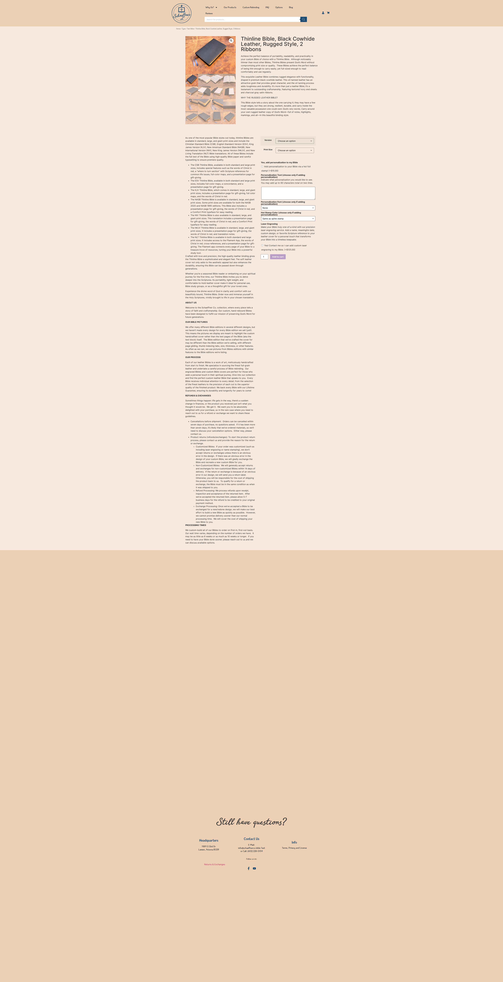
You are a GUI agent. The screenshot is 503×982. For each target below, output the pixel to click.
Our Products (230, 7)
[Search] (303, 19)
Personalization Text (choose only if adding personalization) (283, 176)
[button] (231, 40)
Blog (291, 7)
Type (183, 29)
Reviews (209, 13)
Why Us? (210, 7)
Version (268, 140)
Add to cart (278, 256)
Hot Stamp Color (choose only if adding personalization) (281, 214)
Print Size (268, 150)
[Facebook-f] (248, 868)
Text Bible (190, 29)
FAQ (267, 7)
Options (279, 7)
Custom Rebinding (251, 7)
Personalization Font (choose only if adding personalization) (283, 203)
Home (178, 29)
